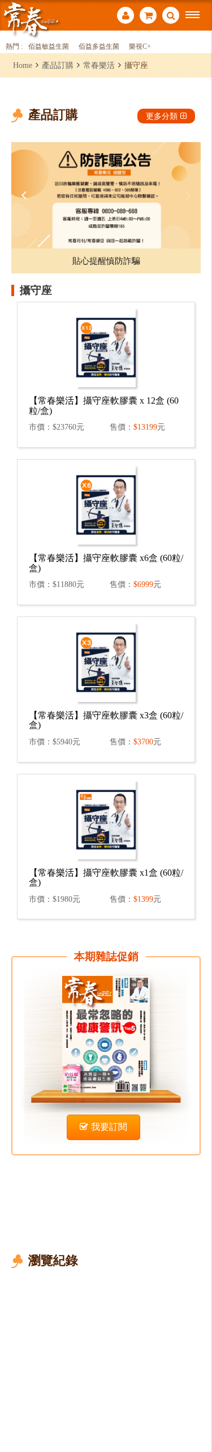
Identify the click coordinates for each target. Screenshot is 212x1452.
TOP (195, 1406)
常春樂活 (99, 65)
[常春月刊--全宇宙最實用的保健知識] (31, 19)
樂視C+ (140, 46)
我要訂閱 (109, 1127)
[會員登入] (125, 17)
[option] (106, 195)
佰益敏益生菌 (48, 46)
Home (22, 65)
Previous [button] (25, 195)
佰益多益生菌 (99, 46)
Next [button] (186, 195)
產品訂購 (57, 65)
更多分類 (162, 116)
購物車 (148, 17)
